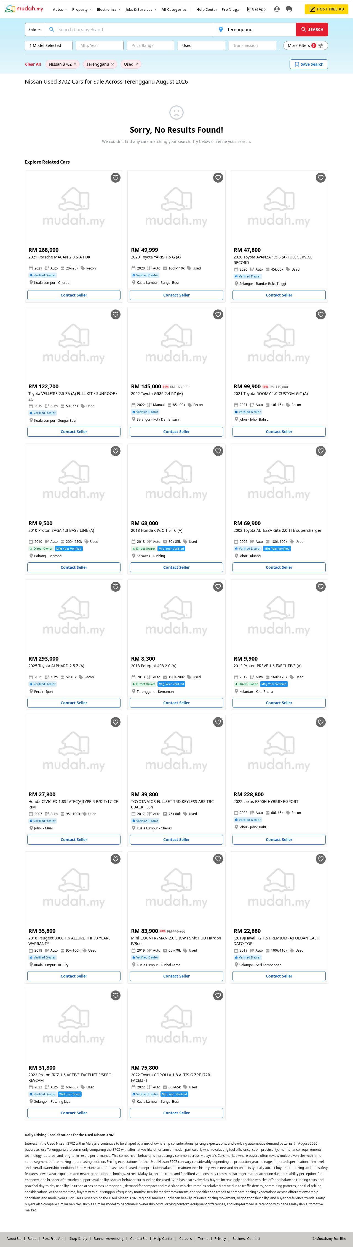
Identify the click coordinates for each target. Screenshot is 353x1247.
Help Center (163, 1238)
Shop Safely (78, 1238)
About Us (14, 1238)
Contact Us (138, 1238)
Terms (203, 1238)
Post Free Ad (53, 1238)
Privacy (220, 1238)
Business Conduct (246, 1238)
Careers (185, 1238)
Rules (32, 1238)
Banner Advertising (109, 1238)
